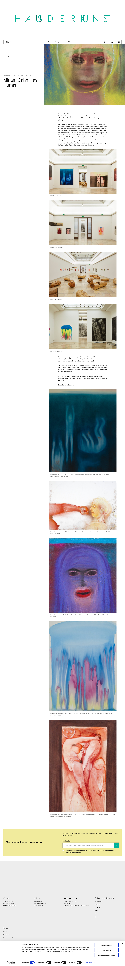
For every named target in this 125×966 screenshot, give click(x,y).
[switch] (48, 962)
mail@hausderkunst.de (9, 905)
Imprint (5, 931)
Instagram (97, 904)
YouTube (97, 914)
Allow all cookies (106, 945)
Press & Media (98, 901)
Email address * (67, 841)
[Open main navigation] (119, 42)
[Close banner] (122, 943)
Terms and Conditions (9, 938)
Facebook (97, 907)
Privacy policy (7, 934)
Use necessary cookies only (106, 955)
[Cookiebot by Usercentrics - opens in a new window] (11, 962)
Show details (88, 962)
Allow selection (106, 950)
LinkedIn (97, 917)
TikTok (96, 911)
